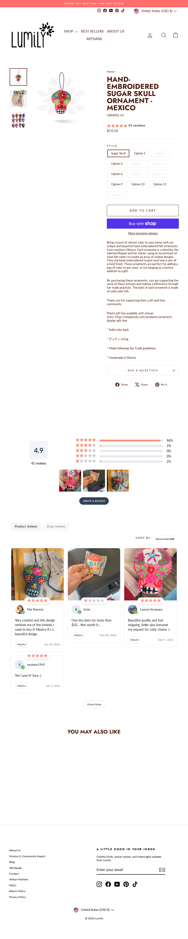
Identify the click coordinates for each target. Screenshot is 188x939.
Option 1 (140, 153)
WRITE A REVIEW (94, 501)
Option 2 (160, 153)
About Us (15, 850)
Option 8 (157, 174)
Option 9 (117, 184)
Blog (12, 862)
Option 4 (137, 163)
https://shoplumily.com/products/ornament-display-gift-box (140, 318)
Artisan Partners (18, 879)
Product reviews (26, 526)
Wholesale (15, 868)
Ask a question (143, 370)
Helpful (21, 644)
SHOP (69, 31)
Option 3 (117, 163)
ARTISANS (94, 39)
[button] (143, 126)
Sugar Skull (118, 153)
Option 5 (157, 163)
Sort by (143, 537)
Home (110, 71)
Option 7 (137, 174)
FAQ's (12, 885)
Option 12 (117, 195)
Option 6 (117, 174)
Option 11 (160, 184)
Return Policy (17, 891)
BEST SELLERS (92, 31)
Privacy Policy (17, 897)
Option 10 (138, 184)
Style (112, 146)
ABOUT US (115, 31)
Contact (14, 873)
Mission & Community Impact (27, 856)
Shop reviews (56, 526)
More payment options (143, 233)
